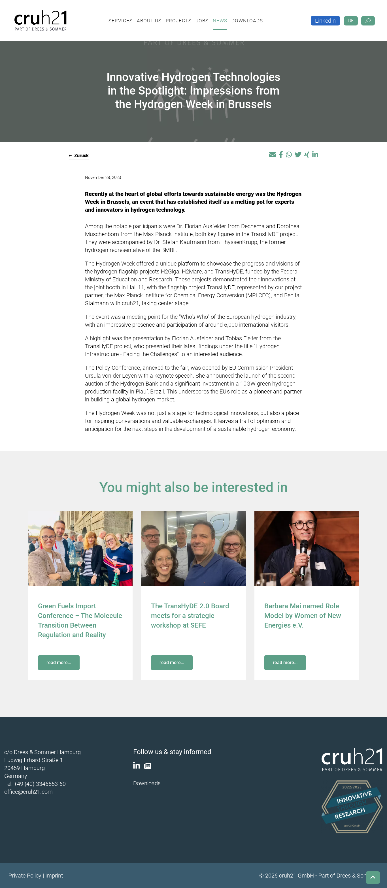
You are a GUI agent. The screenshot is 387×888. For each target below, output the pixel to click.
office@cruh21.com (28, 791)
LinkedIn (325, 16)
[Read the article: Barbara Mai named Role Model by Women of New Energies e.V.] (306, 547)
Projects (186, 16)
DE (351, 16)
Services (128, 16)
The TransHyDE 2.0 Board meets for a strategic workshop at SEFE (190, 615)
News (228, 16)
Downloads (255, 16)
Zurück (81, 155)
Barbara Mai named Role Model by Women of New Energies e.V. (302, 615)
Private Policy (24, 875)
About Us (157, 16)
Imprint (54, 875)
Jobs (210, 16)
